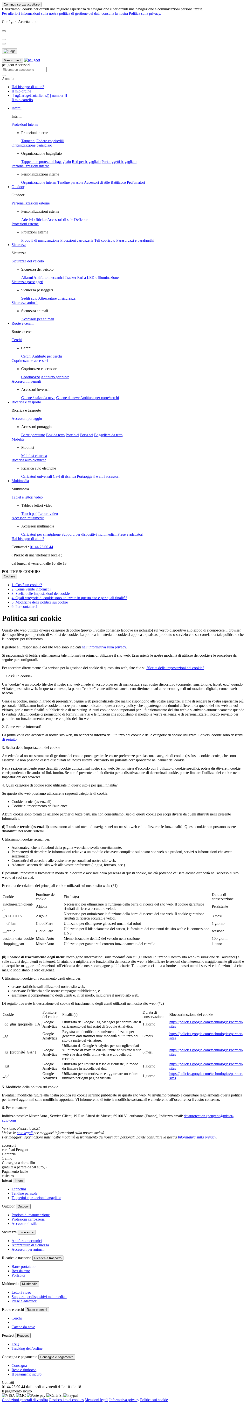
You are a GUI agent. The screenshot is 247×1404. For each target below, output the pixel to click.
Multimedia (20, 481)
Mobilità (18, 439)
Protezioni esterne (25, 224)
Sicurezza (19, 245)
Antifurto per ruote (55, 377)
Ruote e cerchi (23, 323)
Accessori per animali (37, 319)
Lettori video (48, 514)
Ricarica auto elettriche (29, 460)
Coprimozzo (30, 377)
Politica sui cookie (154, 1400)
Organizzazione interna (38, 182)
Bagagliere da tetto (108, 435)
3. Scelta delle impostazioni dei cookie (41, 593)
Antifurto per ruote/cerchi (99, 398)
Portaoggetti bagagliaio (119, 162)
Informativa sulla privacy (197, 1137)
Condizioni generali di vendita (25, 1400)
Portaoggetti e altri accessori (98, 476)
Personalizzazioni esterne (31, 203)
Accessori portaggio (27, 418)
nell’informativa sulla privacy (104, 647)
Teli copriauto (104, 240)
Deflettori (81, 220)
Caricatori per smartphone (41, 534)
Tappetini (28, 141)
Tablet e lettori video (27, 497)
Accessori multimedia (28, 518)
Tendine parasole (70, 182)
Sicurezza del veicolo (28, 261)
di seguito (9, 739)
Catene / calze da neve (38, 398)
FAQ (15, 1344)
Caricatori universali (36, 476)
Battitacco (118, 182)
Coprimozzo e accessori (30, 360)
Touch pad (29, 514)
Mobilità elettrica (34, 456)
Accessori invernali (26, 381)
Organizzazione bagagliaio (32, 145)
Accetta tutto (27, 22)
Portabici (72, 435)
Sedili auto (29, 298)
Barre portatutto (33, 435)
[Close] (4, 31)
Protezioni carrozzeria (76, 240)
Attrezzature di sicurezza (56, 298)
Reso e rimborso (24, 1370)
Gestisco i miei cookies (66, 1400)
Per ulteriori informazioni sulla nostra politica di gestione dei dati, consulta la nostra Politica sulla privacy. (81, 13)
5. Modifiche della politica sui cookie (40, 602)
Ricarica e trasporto (26, 402)
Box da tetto (55, 435)
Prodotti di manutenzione (40, 240)
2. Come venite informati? (31, 589)
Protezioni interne (25, 124)
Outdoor (18, 187)
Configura (10, 22)
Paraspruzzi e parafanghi (135, 240)
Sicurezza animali (25, 303)
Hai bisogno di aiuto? (28, 87)
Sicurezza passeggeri (27, 282)
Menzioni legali (96, 1400)
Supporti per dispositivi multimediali (89, 534)
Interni (16, 108)
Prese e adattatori (130, 534)
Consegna (19, 1365)
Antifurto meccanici (49, 277)
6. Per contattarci (24, 606)
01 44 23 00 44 (41, 547)
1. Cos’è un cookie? (27, 585)
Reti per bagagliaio (86, 162)
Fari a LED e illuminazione (98, 277)
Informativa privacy (124, 1400)
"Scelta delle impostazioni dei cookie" (175, 668)
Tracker (70, 277)
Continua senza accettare (22, 4)
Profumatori (136, 182)
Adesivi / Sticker (34, 220)
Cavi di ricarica (64, 476)
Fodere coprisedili (50, 141)
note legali (25, 1133)
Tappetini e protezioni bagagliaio (46, 162)
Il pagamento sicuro (26, 1374)
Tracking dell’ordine (27, 1348)
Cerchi (17, 340)
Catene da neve (68, 398)
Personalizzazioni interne (30, 166)
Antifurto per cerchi (47, 356)
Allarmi (27, 277)
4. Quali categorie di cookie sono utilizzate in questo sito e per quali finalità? (69, 598)
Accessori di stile (97, 182)
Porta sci (86, 435)
